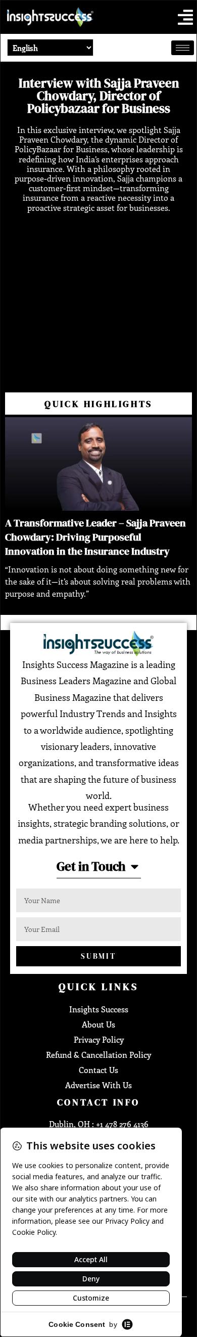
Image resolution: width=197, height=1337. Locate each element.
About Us (98, 1024)
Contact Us (98, 1069)
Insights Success (98, 1009)
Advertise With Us (98, 1085)
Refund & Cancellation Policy (98, 1054)
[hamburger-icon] (182, 47)
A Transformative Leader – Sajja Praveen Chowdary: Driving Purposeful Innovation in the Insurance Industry (95, 537)
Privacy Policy (99, 1039)
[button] (185, 17)
